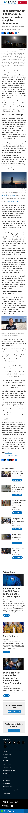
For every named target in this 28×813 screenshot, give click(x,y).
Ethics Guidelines (7, 767)
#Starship (23, 368)
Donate (23, 2)
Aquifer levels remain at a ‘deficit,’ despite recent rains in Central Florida (18, 487)
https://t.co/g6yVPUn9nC (17, 380)
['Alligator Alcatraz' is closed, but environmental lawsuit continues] (6, 537)
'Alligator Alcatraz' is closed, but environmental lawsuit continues (18, 536)
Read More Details (14, 730)
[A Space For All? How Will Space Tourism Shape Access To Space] (13, 580)
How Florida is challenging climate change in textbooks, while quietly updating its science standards (19, 504)
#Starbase (22, 366)
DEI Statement (6, 773)
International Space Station (14, 201)
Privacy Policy (6, 777)
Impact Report (6, 793)
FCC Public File (6, 783)
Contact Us (5, 760)
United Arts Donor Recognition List (11, 790)
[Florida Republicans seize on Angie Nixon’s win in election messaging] (6, 474)
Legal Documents (7, 764)
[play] (2, 811)
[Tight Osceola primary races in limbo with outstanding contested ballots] (6, 520)
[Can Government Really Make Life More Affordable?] (6, 551)
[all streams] (26, 811)
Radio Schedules (7, 754)
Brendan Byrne (6, 599)
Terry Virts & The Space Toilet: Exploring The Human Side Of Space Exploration (12, 678)
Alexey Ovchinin (5, 197)
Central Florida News (12, 455)
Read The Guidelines (14, 711)
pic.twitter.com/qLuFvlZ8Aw (14, 382)
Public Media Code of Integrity (14, 725)
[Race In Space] (13, 627)
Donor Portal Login (7, 786)
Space (8, 452)
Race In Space (10, 636)
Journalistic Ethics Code (14, 706)
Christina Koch (12, 195)
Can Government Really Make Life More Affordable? (18, 550)
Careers (5, 757)
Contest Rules (6, 780)
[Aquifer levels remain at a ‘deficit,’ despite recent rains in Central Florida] (6, 488)
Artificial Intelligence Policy (9, 770)
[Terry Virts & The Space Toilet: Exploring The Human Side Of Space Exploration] (13, 664)
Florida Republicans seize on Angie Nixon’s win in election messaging (19, 473)
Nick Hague (4, 195)
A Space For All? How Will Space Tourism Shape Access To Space (11, 592)
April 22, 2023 (14, 387)
